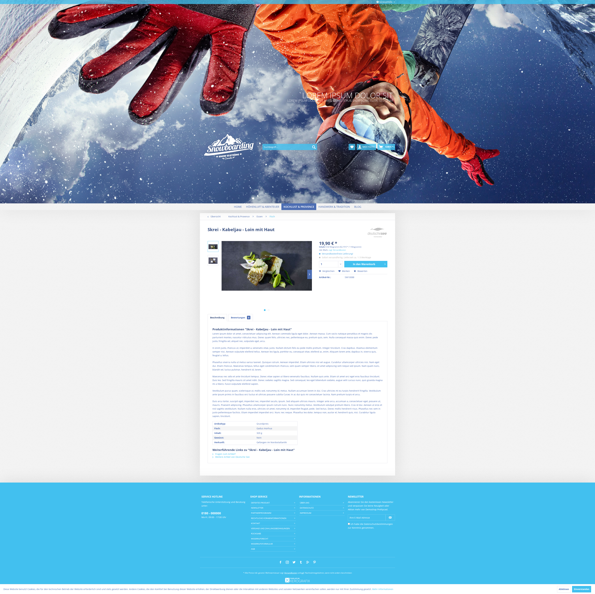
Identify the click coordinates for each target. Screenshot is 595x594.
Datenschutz (307, 507)
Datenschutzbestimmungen (378, 524)
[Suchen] (314, 147)
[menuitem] (289, 147)
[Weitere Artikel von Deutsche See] (377, 232)
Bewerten (362, 271)
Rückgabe (256, 533)
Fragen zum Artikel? (225, 453)
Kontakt (255, 523)
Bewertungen (240, 317)
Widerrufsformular (262, 543)
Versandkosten (290, 573)
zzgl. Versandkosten (337, 250)
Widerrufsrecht (259, 538)
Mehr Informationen (382, 589)
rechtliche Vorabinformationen (268, 518)
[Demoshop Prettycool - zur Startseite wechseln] (229, 147)
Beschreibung (217, 317)
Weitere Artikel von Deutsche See (232, 456)
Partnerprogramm (261, 513)
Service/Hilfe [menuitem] (386, 1)
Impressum (305, 513)
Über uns (304, 502)
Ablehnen (564, 589)
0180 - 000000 (211, 513)
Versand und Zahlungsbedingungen (270, 528)
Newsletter (257, 507)
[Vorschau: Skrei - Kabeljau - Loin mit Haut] (213, 246)
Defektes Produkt (260, 502)
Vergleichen (328, 271)
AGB (253, 548)
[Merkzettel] (352, 147)
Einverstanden (581, 589)
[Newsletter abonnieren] (390, 517)
